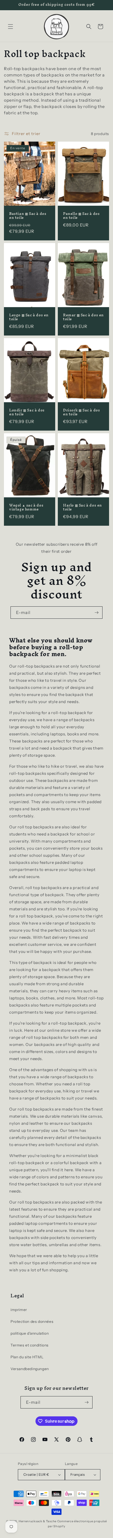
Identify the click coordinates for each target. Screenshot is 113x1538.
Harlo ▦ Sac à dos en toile (82, 507)
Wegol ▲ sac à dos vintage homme (26, 507)
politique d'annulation (30, 1333)
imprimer (19, 1309)
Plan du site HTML (27, 1357)
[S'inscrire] (96, 612)
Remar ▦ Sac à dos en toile (83, 317)
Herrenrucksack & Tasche (37, 1521)
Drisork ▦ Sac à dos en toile (81, 412)
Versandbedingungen (30, 1368)
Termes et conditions (30, 1345)
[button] (10, 26)
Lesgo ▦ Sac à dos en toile (29, 317)
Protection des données (32, 1321)
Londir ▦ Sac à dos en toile (27, 412)
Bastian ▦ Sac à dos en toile (27, 216)
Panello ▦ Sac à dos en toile (81, 216)
